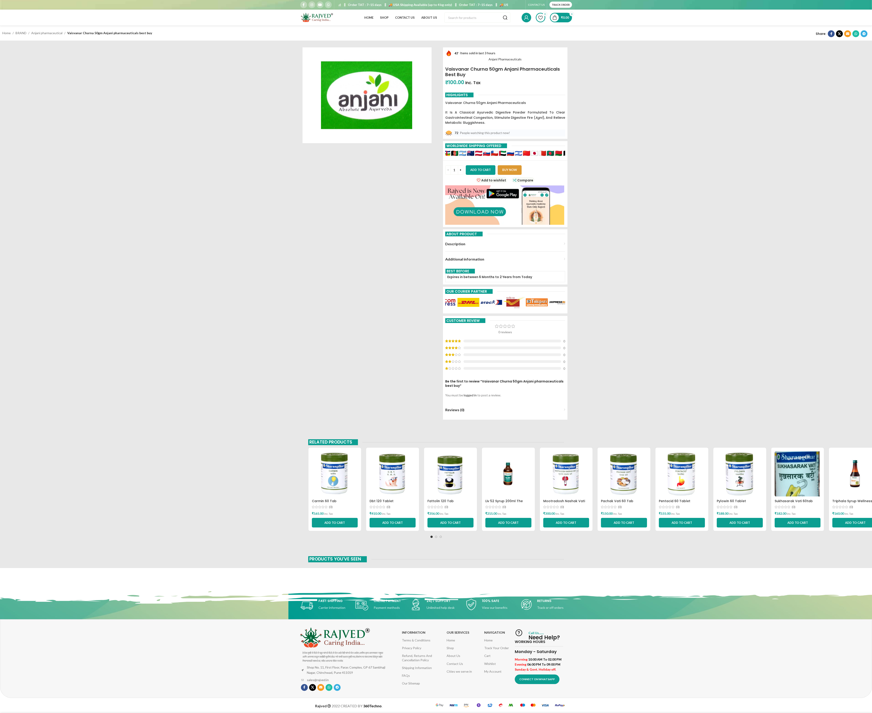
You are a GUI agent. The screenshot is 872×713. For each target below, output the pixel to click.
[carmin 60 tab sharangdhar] (335, 474)
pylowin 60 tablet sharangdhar (731, 503)
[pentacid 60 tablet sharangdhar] (682, 474)
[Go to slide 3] (441, 537)
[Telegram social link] (864, 33)
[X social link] (839, 33)
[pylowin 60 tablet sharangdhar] (740, 474)
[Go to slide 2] (436, 537)
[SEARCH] (505, 17)
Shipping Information (417, 668)
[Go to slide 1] (431, 537)
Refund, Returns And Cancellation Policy (417, 658)
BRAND (21, 33)
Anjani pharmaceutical (46, 33)
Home (6, 33)
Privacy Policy (411, 648)
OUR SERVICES (458, 632)
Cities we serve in (459, 671)
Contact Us (455, 664)
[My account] (526, 17)
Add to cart (480, 170)
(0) (331, 507)
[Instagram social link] (311, 4)
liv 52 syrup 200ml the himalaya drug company (506, 503)
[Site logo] (317, 17)
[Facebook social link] (303, 4)
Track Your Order (496, 648)
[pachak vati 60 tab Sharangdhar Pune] (624, 474)
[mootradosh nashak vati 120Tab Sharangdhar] (566, 474)
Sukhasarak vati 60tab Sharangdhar (794, 503)
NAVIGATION (494, 632)
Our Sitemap (411, 683)
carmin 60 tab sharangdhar (324, 503)
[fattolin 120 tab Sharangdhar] (450, 474)
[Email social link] (847, 33)
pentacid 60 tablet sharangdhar (674, 503)
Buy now (509, 170)
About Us (453, 656)
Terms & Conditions (416, 640)
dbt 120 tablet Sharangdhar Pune (385, 503)
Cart (487, 656)
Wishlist (490, 664)
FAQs (406, 675)
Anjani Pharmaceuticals (505, 59)
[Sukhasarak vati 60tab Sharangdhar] (798, 474)
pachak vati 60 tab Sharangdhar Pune (617, 503)
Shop (450, 648)
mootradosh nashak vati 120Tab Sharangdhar (564, 503)
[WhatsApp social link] (328, 4)
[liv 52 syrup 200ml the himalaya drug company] (508, 474)
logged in (470, 395)
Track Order (561, 4)
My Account (493, 671)
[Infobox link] (325, 605)
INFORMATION (413, 632)
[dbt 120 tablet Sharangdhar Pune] (393, 474)
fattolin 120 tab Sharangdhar (440, 503)
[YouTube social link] (320, 4)
